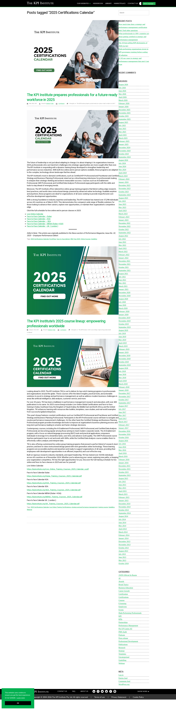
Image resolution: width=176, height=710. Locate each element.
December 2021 (124, 261)
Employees (123, 607)
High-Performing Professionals (130, 613)
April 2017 (123, 419)
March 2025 (123, 138)
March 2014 (123, 532)
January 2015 (123, 500)
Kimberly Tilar (50, 103)
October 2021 (124, 267)
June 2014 (122, 523)
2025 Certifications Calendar (40, 239)
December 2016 (124, 431)
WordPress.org (124, 684)
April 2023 (123, 211)
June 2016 (122, 447)
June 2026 (122, 91)
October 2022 (124, 229)
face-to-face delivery (63, 239)
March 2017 (123, 422)
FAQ (73, 691)
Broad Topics (123, 585)
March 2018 (123, 384)
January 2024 (123, 182)
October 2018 (124, 362)
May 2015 (122, 488)
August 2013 (123, 551)
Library (108, 3)
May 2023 (122, 207)
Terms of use (99, 697)
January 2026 (123, 107)
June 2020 (122, 305)
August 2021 (123, 274)
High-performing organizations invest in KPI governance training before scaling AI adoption (133, 52)
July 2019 (122, 333)
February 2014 (124, 535)
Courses (121, 600)
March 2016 (123, 456)
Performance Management (128, 626)
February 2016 (124, 459)
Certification (61, 103)
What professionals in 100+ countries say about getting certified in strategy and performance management (134, 37)
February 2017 (124, 425)
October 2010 (124, 563)
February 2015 (124, 497)
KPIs (120, 619)
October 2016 (124, 437)
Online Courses (85, 239)
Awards (121, 581)
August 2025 (123, 122)
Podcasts (122, 635)
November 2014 (124, 507)
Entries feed (123, 678)
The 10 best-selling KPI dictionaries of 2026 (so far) (133, 44)
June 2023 (122, 204)
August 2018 (123, 368)
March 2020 (123, 308)
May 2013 (122, 560)
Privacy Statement (118, 697)
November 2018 (124, 359)
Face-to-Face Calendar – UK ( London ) (42, 226)
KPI (120, 616)
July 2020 (122, 302)
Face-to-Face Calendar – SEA (39, 221)
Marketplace (119, 3)
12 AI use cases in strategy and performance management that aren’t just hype (134, 61)
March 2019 (123, 346)
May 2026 (122, 94)
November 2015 (124, 469)
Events (121, 610)
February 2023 (124, 217)
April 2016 (123, 453)
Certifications (124, 597)
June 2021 (122, 280)
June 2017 (122, 412)
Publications (123, 644)
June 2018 (122, 374)
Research (122, 648)
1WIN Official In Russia (128, 575)
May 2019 (122, 340)
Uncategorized (124, 657)
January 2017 (123, 428)
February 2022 (124, 255)
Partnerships (123, 622)
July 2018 (122, 371)
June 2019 (122, 337)
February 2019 (124, 349)
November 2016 (124, 434)
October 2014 (124, 510)
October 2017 (124, 400)
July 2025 (122, 125)
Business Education (126, 588)
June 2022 (122, 242)
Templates (122, 654)
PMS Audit (123, 632)
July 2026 (122, 88)
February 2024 (124, 179)
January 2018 (123, 390)
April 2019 (123, 343)
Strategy (122, 651)
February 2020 (124, 311)
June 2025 (122, 129)
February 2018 (124, 387)
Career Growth (124, 591)
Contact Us (62, 691)
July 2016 (122, 444)
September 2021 (125, 270)
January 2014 (123, 538)
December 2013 (124, 541)
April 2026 (123, 97)
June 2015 (122, 485)
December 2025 (124, 110)
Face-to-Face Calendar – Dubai (39, 216)
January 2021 (123, 289)
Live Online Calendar (35, 214)
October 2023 (124, 192)
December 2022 (124, 223)
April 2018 (123, 381)
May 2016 (122, 450)
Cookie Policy (138, 697)
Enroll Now (52, 239)
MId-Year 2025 (75, 239)
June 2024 (122, 166)
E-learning (122, 603)
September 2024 (125, 157)
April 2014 (123, 529)
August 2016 (123, 441)
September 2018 (125, 365)
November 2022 (124, 226)
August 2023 (123, 198)
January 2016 (123, 463)
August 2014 (123, 516)
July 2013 (122, 554)
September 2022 (125, 233)
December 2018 (124, 355)
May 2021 (122, 283)
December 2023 (124, 185)
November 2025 (124, 113)
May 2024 (122, 170)
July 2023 (122, 201)
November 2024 (124, 151)
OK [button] (18, 703)
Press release (123, 638)
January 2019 (123, 352)
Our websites (83, 3)
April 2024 (123, 173)
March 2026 (123, 100)
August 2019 (123, 330)
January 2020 (123, 315)
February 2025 (124, 141)
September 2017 (125, 403)
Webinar (29, 509)
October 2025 (124, 116)
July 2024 (122, 163)
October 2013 (124, 548)
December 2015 (124, 466)
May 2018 (122, 378)
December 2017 (124, 393)
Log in (121, 675)
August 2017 (123, 406)
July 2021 (122, 277)
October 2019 (124, 324)
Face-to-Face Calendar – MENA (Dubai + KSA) (45, 224)
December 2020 (124, 292)
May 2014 (122, 526)
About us (84, 691)
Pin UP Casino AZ (125, 629)
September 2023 (125, 195)
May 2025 (122, 132)
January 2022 (123, 258)
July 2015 (122, 482)
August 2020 (123, 299)
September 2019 (125, 327)
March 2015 (123, 494)
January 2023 (123, 220)
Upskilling (94, 239)
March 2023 (123, 214)
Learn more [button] (21, 698)
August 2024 (123, 160)
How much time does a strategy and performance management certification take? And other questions (133, 27)
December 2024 (124, 147)
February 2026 (124, 103)
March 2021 (123, 286)
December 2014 (124, 504)
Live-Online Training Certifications (60, 507)
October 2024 (124, 154)
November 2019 (124, 321)
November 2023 (124, 188)
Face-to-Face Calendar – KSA (38, 219)
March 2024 (123, 176)
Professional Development (128, 641)
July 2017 (122, 409)
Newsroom (98, 3)
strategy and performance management (85, 507)
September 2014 (125, 513)
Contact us (133, 3)
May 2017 (122, 415)
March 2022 (123, 251)
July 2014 (122, 519)
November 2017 (124, 396)
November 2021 (124, 264)
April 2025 (123, 135)
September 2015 (125, 475)
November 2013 (124, 545)
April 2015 (123, 491)
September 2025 (125, 119)
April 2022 (123, 248)
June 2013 (122, 557)
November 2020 (124, 296)
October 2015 (124, 472)
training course (103, 507)
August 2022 (123, 236)
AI (119, 578)
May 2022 (122, 245)
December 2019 (124, 318)
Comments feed (124, 681)
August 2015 (123, 478)
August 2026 (123, 84)
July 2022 (122, 239)
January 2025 (123, 144)
